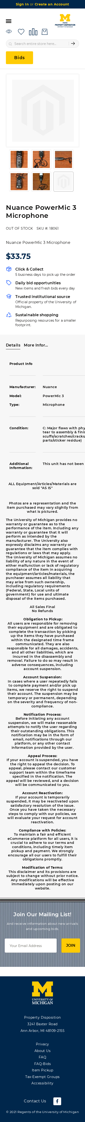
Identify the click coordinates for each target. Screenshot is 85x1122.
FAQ (42, 1057)
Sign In (23, 4)
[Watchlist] (9, 31)
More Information (36, 345)
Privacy (42, 1044)
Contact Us (35, 1101)
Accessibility (42, 1083)
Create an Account (52, 4)
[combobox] (42, 43)
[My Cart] (44, 31)
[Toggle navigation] (8, 20)
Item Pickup (42, 1070)
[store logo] (65, 20)
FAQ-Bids (42, 1064)
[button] (19, 159)
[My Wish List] (21, 31)
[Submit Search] (73, 43)
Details (13, 345)
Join (70, 945)
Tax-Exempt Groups (42, 1077)
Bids (19, 57)
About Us (42, 1051)
